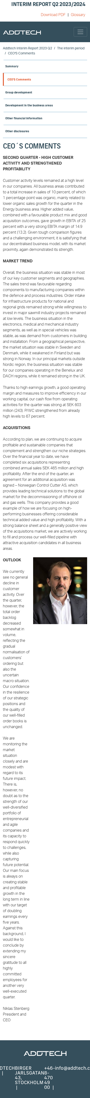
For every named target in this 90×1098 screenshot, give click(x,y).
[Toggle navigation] (80, 32)
